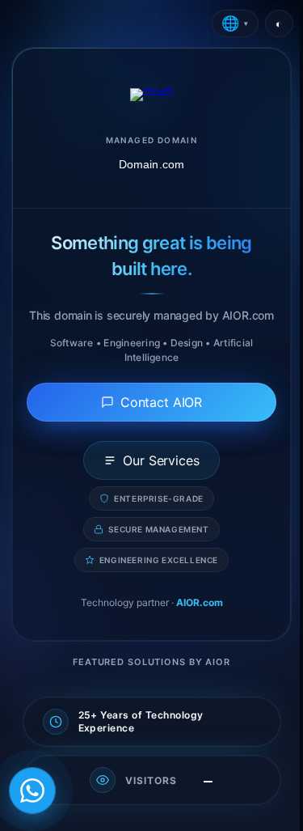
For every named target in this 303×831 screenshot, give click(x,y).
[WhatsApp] (32, 790)
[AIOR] (151, 94)
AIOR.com (199, 602)
